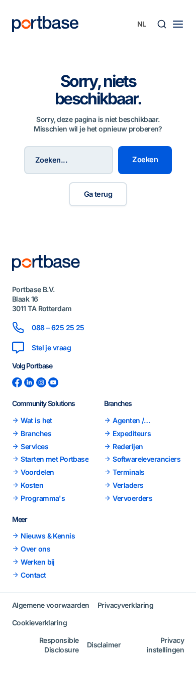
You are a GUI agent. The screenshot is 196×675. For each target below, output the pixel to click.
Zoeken (145, 159)
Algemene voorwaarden (50, 605)
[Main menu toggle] (178, 24)
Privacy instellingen (165, 645)
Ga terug (98, 194)
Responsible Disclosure (59, 645)
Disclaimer (104, 644)
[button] (162, 24)
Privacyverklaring (125, 605)
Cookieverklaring (39, 622)
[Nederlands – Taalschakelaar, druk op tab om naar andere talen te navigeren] (142, 24)
